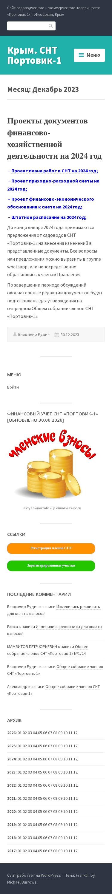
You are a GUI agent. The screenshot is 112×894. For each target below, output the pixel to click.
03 (30, 772)
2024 (11, 759)
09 (60, 785)
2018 (11, 837)
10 (65, 811)
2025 (11, 745)
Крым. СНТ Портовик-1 (34, 55)
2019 (11, 824)
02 (25, 759)
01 (20, 732)
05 (40, 798)
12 (75, 759)
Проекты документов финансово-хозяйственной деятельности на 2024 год (54, 138)
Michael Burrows (21, 882)
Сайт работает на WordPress (34, 875)
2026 (11, 732)
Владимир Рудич (34, 334)
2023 (11, 772)
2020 (11, 811)
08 (55, 759)
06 (45, 798)
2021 (11, 798)
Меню (93, 55)
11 (70, 759)
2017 (11, 850)
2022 (11, 785)
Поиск (51, 25)
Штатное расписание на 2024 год (48, 217)
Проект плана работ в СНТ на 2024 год (53, 171)
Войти (13, 387)
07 (50, 745)
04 (35, 759)
